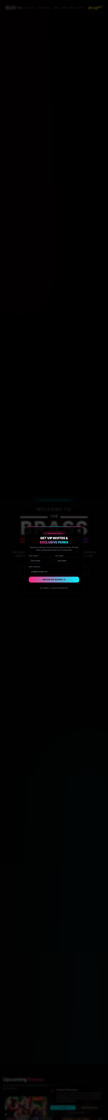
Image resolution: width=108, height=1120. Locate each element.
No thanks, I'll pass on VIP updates (54, 588)
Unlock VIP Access (52, 580)
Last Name (59, 556)
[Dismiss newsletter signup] (79, 531)
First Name (33, 556)
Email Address (34, 566)
